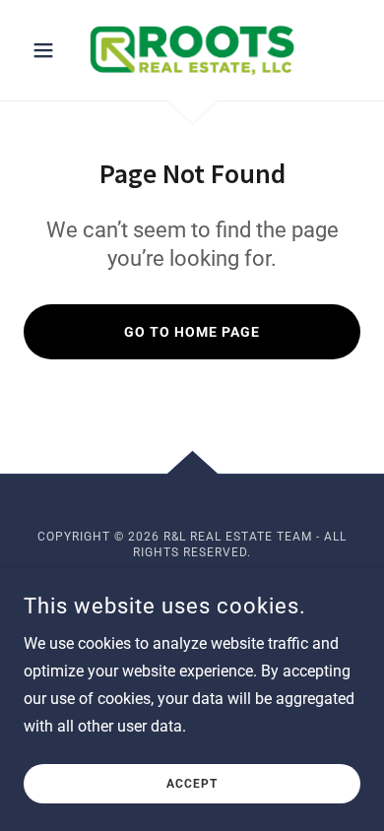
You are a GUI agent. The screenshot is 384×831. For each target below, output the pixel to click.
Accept (192, 784)
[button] (49, 50)
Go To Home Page (192, 332)
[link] (192, 50)
